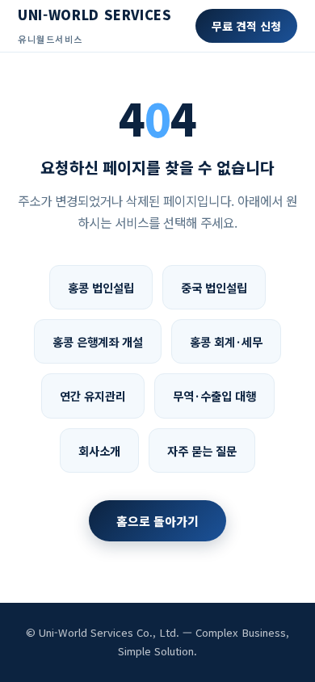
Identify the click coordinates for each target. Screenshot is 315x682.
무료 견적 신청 (246, 26)
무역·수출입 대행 (214, 395)
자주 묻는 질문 (202, 450)
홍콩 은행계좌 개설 (97, 341)
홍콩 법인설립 (101, 287)
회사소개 (99, 450)
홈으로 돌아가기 (157, 520)
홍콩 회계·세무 (226, 341)
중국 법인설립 (214, 287)
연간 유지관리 (93, 395)
